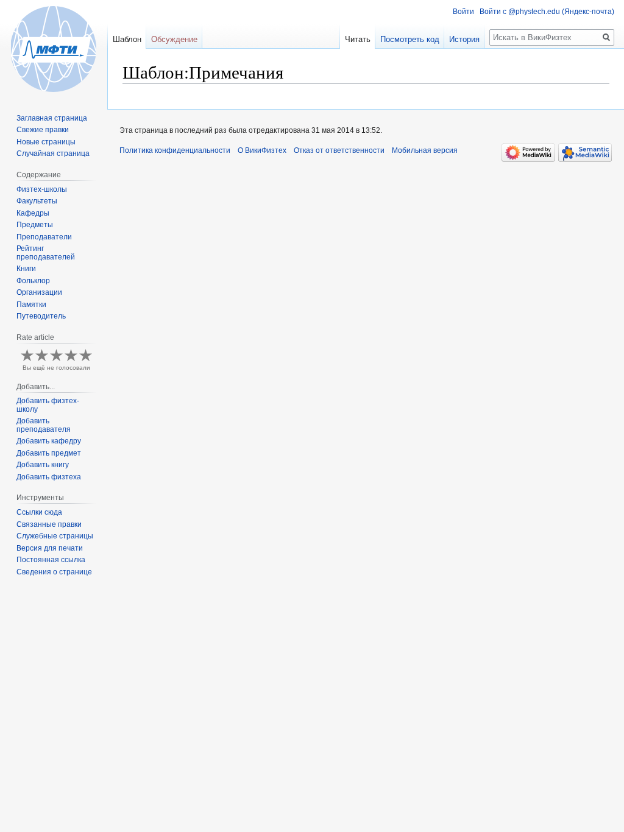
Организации (39, 292)
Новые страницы (46, 142)
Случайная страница (53, 153)
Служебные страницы (54, 536)
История (464, 39)
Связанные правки (49, 524)
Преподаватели (44, 237)
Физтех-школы (41, 189)
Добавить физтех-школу (47, 405)
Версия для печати (49, 548)
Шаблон (127, 39)
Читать (357, 39)
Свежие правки (42, 129)
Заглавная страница (51, 118)
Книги (26, 268)
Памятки (31, 304)
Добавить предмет (48, 453)
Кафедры (32, 213)
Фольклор (33, 281)
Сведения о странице (54, 572)
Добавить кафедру (48, 441)
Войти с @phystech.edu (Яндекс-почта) (547, 11)
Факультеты (36, 201)
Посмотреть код (409, 39)
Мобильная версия (425, 150)
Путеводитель (41, 316)
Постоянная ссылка (50, 559)
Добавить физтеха (48, 477)
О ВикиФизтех (262, 150)
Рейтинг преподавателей (45, 252)
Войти (463, 11)
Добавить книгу (42, 464)
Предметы (34, 224)
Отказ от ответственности (339, 150)
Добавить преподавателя (43, 425)
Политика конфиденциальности (174, 150)
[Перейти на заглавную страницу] (53, 48)
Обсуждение (174, 39)
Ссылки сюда (39, 512)
